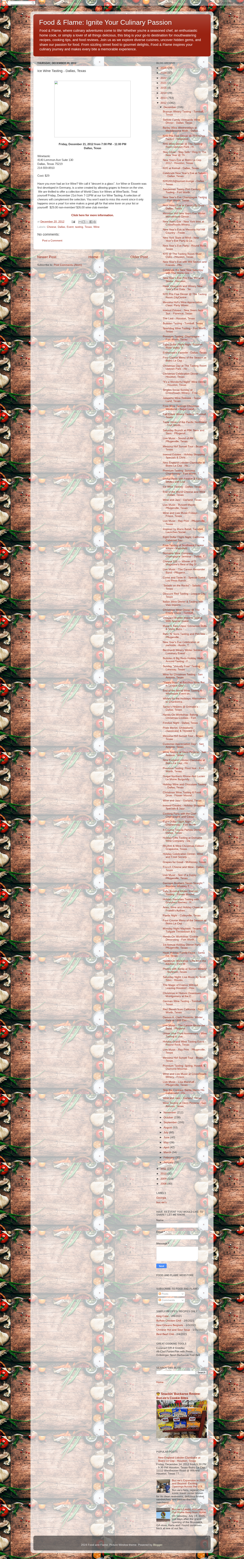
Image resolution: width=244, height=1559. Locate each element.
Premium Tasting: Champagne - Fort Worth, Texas (182, 338)
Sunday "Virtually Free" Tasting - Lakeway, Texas (182, 668)
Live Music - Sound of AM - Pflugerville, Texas (179, 440)
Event (70, 226)
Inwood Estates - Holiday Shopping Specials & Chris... (184, 456)
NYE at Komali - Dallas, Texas (181, 168)
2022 (164, 78)
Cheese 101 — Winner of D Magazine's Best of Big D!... (181, 563)
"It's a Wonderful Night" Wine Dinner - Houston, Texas (184, 383)
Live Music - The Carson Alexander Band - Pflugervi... (184, 571)
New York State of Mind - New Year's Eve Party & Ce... (181, 239)
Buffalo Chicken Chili (168, 1320)
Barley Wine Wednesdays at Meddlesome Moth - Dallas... (181, 129)
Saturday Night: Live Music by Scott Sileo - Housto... (184, 979)
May (166, 1142)
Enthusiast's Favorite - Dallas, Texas (185, 352)
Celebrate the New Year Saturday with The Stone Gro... (183, 271)
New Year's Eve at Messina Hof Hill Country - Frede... (184, 231)
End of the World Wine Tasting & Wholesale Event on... (182, 692)
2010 (164, 1173)
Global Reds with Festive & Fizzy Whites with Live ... (182, 480)
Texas (88, 226)
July (166, 1132)
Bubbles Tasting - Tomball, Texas (183, 323)
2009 (164, 1178)
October (169, 1117)
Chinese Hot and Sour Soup (173, 1329)
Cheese (51, 226)
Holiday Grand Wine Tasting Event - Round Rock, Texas (184, 1043)
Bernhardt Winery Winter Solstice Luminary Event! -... (183, 652)
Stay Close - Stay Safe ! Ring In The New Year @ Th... (184, 154)
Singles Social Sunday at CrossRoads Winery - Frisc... (181, 391)
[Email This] (80, 222)
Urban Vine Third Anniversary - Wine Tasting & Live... (185, 1035)
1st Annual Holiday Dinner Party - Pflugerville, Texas (183, 946)
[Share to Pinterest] (94, 222)
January (169, 1162)
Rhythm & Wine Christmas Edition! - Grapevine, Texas (184, 847)
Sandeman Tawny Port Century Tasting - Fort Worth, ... (182, 191)
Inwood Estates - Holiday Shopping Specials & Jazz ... (184, 807)
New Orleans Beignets (169, 1325)
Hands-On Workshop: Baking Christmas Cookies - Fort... (180, 716)
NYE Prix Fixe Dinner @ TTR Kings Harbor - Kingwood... (184, 137)
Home (93, 257)
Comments (168, 1300)
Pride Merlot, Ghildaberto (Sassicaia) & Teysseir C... (180, 729)
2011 (164, 1168)
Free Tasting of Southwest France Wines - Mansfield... (183, 547)
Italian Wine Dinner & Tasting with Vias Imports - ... (183, 603)
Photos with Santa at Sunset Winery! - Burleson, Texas (185, 970)
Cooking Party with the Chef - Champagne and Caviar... (180, 815)
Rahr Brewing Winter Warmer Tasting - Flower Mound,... (180, 893)
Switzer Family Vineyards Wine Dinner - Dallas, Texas (181, 121)
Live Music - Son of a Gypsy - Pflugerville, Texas (180, 877)
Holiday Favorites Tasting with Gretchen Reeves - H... (181, 901)
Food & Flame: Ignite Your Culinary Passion (105, 22)
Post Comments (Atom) (68, 264)
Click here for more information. (92, 215)
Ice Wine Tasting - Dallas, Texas (182, 486)
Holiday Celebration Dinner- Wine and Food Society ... (183, 855)
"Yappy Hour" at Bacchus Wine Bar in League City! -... (184, 684)
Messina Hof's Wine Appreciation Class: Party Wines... (182, 304)
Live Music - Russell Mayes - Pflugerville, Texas (180, 506)
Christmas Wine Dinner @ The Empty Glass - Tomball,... (181, 611)
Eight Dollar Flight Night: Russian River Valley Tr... (182, 346)
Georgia (161, 1197)
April (167, 1147)
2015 (164, 87)
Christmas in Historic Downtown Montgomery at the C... (182, 995)
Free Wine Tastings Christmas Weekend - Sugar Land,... (181, 408)
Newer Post (46, 257)
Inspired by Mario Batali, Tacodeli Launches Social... (183, 531)
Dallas (61, 226)
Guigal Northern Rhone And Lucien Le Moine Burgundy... (184, 778)
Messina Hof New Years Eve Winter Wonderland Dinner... (184, 215)
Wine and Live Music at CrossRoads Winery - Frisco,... (184, 1075)
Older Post (139, 257)
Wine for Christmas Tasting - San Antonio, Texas (183, 676)
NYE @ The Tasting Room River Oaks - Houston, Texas (182, 255)
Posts (164, 1293)
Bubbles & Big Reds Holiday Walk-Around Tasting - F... (183, 660)
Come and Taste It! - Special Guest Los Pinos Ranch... (184, 579)
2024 (164, 72)
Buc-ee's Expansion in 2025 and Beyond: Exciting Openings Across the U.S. (188, 1483)
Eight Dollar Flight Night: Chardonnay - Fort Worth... (180, 823)
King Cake (162, 1316)
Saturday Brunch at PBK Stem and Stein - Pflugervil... (183, 432)
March (168, 1152)
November (170, 1112)
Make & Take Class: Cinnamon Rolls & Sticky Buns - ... (185, 627)
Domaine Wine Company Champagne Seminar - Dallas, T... (185, 555)
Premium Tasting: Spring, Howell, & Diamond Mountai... (184, 1067)
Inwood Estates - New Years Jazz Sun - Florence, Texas (183, 312)
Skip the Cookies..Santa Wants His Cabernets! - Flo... (183, 1092)
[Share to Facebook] (91, 222)
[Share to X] (87, 222)
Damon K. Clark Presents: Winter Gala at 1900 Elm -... (183, 1019)
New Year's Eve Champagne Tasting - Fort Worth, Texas (185, 199)
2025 (164, 67)
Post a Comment (52, 240)
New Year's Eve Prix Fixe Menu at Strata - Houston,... (183, 279)
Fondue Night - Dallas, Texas (180, 722)
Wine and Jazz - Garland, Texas (182, 499)
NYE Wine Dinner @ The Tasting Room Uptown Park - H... (182, 145)
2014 (164, 93)
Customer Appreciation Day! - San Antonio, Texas (183, 745)
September (171, 1122)
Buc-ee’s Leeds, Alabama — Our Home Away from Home (189, 1511)
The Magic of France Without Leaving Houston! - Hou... (180, 987)
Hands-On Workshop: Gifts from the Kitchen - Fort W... (184, 962)
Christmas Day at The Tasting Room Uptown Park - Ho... (185, 367)
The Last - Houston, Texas (179, 318)
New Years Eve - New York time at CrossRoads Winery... (183, 223)
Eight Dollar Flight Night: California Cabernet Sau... (183, 539)
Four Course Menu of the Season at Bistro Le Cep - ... (184, 359)
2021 (164, 82)
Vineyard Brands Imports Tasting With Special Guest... (182, 619)
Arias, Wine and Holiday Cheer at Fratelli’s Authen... (183, 909)
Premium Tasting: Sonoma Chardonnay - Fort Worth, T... (182, 472)
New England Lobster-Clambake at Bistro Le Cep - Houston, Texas (179, 1459)
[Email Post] (73, 221)
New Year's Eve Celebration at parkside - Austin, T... (181, 644)
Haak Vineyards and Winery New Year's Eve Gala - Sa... (182, 288)
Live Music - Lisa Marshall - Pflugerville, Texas (179, 1083)
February (169, 1157)
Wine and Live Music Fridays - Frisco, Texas (181, 514)
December (170, 107)
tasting (79, 226)
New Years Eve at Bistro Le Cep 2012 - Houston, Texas (182, 162)
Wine (96, 226)
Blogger (157, 1544)
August (168, 1127)
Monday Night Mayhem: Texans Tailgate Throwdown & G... (182, 930)
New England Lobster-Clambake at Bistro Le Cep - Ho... (184, 464)
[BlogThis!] (84, 222)
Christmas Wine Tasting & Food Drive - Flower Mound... (182, 794)
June (167, 1137)
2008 (164, 1183)
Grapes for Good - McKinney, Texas (184, 862)
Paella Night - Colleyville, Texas (182, 915)
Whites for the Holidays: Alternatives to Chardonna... (184, 700)
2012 (164, 102)
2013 (164, 97)
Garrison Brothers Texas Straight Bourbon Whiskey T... (182, 885)
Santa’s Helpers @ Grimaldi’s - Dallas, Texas (181, 708)
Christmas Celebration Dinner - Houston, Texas (181, 375)
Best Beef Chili (165, 1334)
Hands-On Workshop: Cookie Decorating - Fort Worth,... (180, 938)
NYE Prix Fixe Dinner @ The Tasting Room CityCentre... (185, 296)
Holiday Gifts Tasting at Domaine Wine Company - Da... (182, 839)
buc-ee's (161, 1202)
